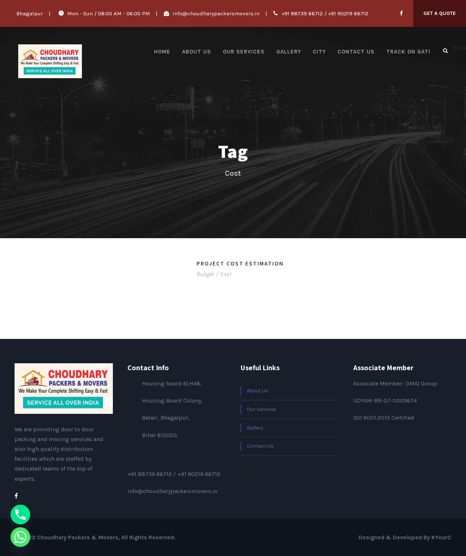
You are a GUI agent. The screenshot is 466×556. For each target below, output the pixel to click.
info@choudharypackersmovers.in (216, 13)
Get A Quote (439, 13)
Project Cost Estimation (240, 263)
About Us (196, 51)
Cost (225, 274)
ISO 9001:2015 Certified (383, 417)
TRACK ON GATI (408, 51)
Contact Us (356, 51)
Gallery (288, 51)
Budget (205, 274)
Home (162, 51)
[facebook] (401, 13)
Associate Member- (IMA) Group (395, 383)
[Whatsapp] (20, 537)
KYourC (441, 537)
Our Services (244, 51)
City (319, 51)
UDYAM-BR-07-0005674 (385, 400)
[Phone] (20, 514)
